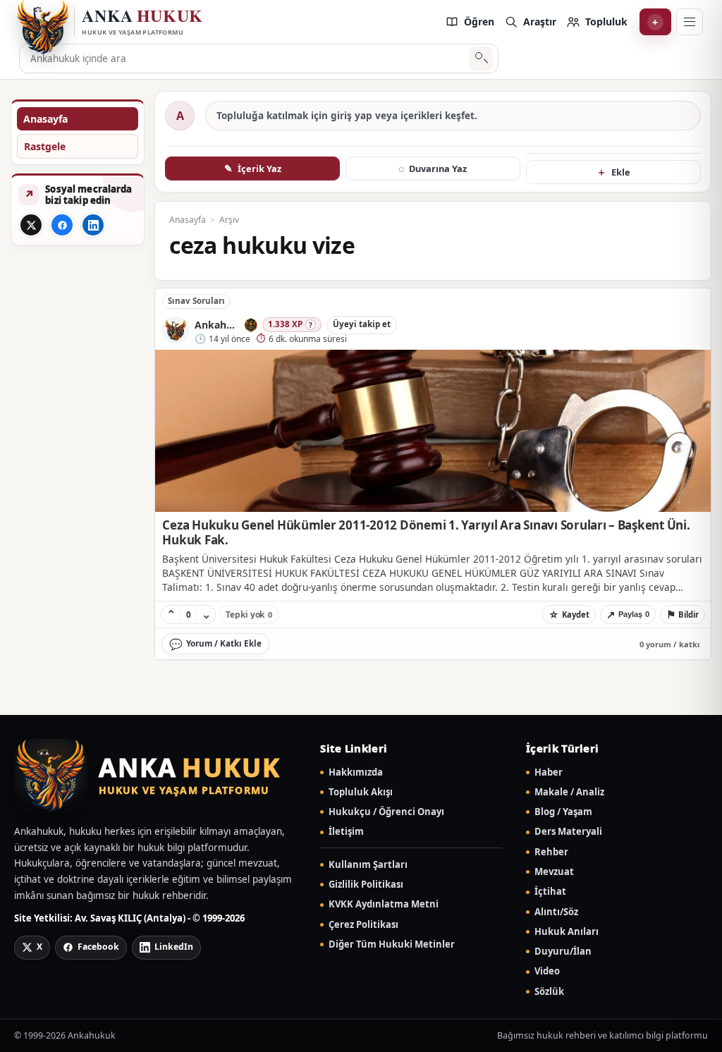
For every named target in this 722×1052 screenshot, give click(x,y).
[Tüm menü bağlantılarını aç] (689, 21)
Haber (548, 772)
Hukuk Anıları (566, 932)
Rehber (551, 852)
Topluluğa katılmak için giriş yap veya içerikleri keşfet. (346, 115)
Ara (481, 59)
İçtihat (550, 892)
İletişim (346, 832)
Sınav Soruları (196, 300)
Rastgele (45, 146)
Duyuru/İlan (563, 952)
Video (547, 971)
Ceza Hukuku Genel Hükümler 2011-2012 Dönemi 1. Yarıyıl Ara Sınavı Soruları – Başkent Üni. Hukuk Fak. (426, 532)
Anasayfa (45, 119)
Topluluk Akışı (361, 792)
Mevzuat (554, 872)
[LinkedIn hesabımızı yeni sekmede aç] (93, 225)
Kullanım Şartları (368, 865)
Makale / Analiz (569, 792)
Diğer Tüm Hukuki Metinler (392, 944)
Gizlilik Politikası (366, 885)
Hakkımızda (356, 772)
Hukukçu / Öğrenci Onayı (386, 812)
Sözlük (549, 992)
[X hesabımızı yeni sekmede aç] (31, 225)
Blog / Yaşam (563, 812)
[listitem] (469, 22)
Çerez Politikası (363, 925)
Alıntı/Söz (556, 912)
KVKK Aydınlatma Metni (384, 904)
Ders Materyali (568, 832)
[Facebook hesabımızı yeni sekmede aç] (62, 225)
